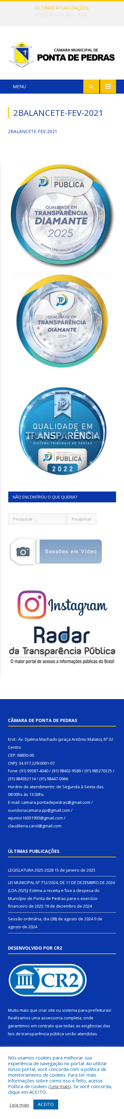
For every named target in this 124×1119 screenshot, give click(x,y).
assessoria (52, 1018)
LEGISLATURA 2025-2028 (30, 870)
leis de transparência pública (36, 1034)
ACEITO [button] (46, 1104)
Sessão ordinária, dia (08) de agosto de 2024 (50, 919)
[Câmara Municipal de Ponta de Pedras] (62, 53)
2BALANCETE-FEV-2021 (32, 131)
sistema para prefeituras (86, 1010)
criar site (46, 1010)
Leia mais (60, 1086)
